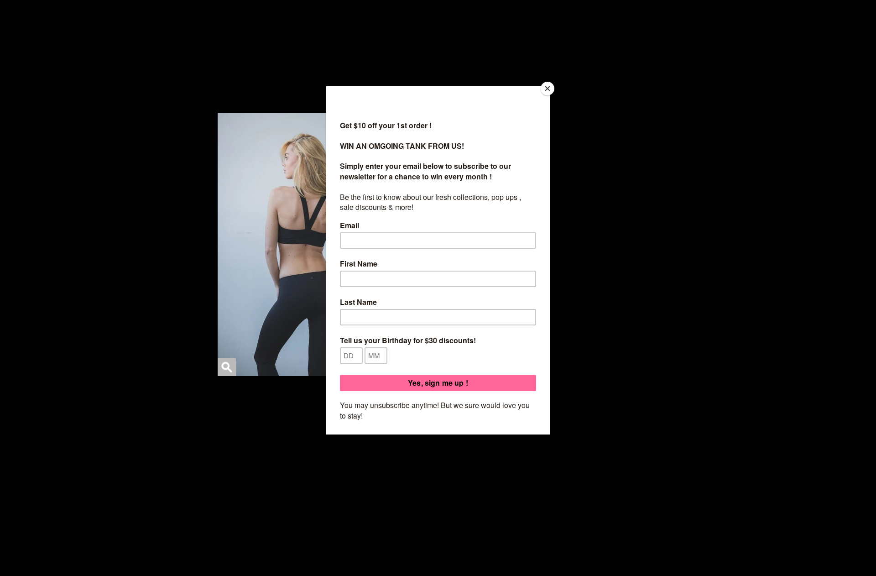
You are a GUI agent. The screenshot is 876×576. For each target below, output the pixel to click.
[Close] (547, 88)
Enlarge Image (227, 367)
